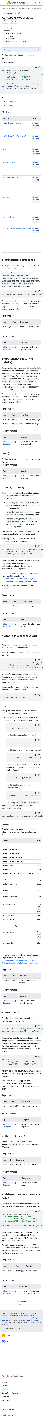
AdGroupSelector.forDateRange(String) (17, 579)
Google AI (5, 1396)
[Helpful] (16, 13)
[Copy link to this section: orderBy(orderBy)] (28, 487)
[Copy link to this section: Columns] (11, 824)
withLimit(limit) (8, 217)
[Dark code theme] (35, 67)
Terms (4, 1409)
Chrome (5, 1386)
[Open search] (32, 2)
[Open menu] (3, 2)
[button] (21, 50)
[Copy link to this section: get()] (11, 453)
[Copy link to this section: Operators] (12, 706)
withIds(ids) (7, 197)
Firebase (5, 1389)
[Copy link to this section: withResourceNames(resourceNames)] (13, 1198)
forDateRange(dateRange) (12, 123)
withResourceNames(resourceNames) (17, 228)
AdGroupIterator (12, 102)
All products (6, 1400)
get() (4, 149)
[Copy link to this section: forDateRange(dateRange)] (38, 260)
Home (4, 8)
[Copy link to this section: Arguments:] (16, 316)
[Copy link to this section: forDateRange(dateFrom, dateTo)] (14, 362)
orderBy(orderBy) (9, 162)
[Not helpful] (19, 13)
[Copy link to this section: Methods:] (14, 112)
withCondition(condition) (12, 177)
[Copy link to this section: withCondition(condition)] (4, 639)
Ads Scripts (24, 2)
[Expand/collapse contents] (14, 28)
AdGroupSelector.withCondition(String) (21, 531)
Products (12, 8)
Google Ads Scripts (24, 8)
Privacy (11, 1409)
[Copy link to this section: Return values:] (19, 336)
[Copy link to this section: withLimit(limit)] (27, 1136)
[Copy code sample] (39, 67)
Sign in (37, 3)
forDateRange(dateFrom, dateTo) (15, 136)
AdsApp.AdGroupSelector (36, 125)
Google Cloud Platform (10, 1393)
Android (5, 1382)
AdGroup (9, 106)
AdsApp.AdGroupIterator (36, 151)
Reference (37, 8)
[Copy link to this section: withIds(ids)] (22, 1012)
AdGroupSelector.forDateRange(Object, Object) (20, 581)
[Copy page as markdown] (12, 21)
